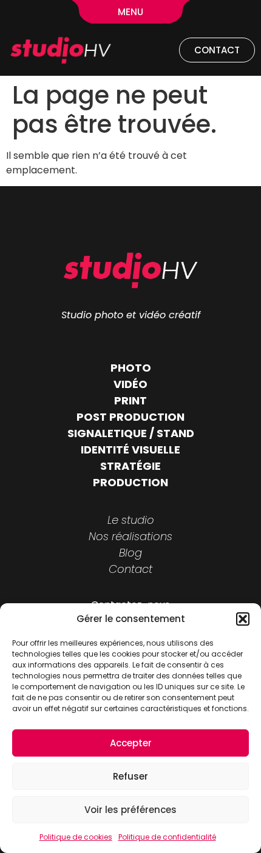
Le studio (130, 519)
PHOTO (130, 367)
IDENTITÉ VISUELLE (130, 449)
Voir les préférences (130, 809)
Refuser (130, 776)
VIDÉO (130, 384)
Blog (130, 552)
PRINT (130, 400)
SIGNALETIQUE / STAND (130, 433)
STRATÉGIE (130, 465)
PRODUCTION (130, 482)
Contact (130, 569)
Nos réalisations (130, 536)
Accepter (131, 743)
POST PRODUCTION (130, 416)
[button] (243, 619)
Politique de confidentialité (167, 837)
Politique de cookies (75, 837)
